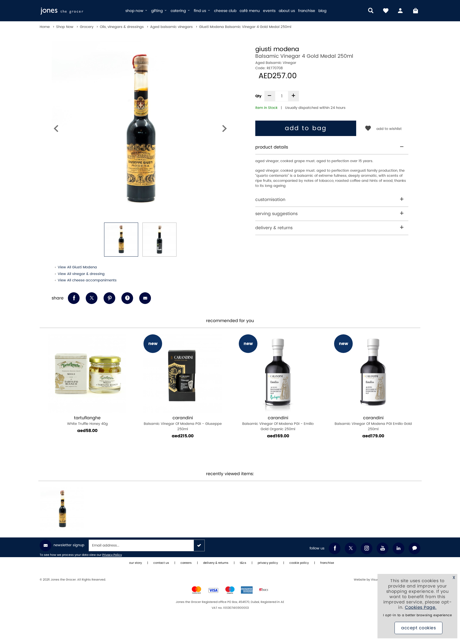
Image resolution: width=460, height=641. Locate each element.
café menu (250, 11)
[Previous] (56, 129)
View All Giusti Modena (77, 267)
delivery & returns (274, 227)
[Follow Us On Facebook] (334, 548)
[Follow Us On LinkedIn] (398, 548)
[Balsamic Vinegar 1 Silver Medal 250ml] (320, 373)
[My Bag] (415, 11)
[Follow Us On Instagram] (366, 548)
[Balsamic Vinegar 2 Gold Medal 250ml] (415, 373)
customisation (270, 199)
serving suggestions (276, 213)
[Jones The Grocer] (80, 10)
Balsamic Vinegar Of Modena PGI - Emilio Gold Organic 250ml (129, 423)
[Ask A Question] (127, 298)
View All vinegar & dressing (81, 274)
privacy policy (268, 563)
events (269, 11)
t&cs (243, 563)
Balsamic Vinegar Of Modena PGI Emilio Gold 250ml (224, 423)
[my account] (401, 11)
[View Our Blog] (414, 548)
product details (271, 147)
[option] (140, 129)
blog (322, 11)
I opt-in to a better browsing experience (417, 615)
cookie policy (299, 563)
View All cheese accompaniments (87, 280)
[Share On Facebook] (74, 298)
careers (186, 563)
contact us (161, 563)
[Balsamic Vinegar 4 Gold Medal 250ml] (62, 509)
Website (360, 579)
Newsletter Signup (69, 545)
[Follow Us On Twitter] (350, 548)
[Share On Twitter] (91, 298)
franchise (306, 11)
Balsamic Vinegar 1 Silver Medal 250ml (319, 421)
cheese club (225, 11)
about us (287, 11)
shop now (134, 11)
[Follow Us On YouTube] (382, 548)
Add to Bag (306, 128)
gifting (157, 11)
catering (179, 11)
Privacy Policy (112, 555)
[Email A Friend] (145, 298)
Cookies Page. (421, 607)
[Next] (224, 129)
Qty (258, 96)
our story (135, 563)
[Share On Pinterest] (109, 298)
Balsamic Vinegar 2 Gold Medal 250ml (415, 421)
